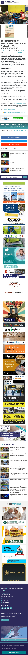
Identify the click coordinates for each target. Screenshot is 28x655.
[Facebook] (2, 608)
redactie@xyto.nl (7, 600)
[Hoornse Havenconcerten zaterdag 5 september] (4, 475)
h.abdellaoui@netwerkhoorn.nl (8, 106)
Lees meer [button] (13, 648)
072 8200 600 (6, 599)
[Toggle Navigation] (25, 3)
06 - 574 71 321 (20, 130)
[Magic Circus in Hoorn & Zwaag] (4, 482)
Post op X (14, 141)
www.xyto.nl (6, 602)
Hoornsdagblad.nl (9, 1)
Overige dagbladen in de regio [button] (9, 639)
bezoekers (4, 109)
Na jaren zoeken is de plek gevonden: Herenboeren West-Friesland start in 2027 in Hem (17, 468)
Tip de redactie (15, 144)
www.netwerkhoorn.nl (10, 65)
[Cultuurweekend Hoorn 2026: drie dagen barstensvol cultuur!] (4, 462)
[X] (5, 608)
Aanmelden (5, 620)
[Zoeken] (25, 177)
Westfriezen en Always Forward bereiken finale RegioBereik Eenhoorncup (18, 455)
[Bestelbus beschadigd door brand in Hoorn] (4, 496)
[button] (0, 31)
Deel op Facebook (15, 137)
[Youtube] (8, 608)
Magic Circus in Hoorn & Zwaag (17, 479)
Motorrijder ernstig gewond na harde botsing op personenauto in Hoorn (18, 449)
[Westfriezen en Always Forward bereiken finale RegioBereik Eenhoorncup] (4, 456)
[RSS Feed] (11, 608)
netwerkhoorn (11, 109)
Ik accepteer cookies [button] (14, 652)
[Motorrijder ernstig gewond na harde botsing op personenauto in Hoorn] (4, 449)
